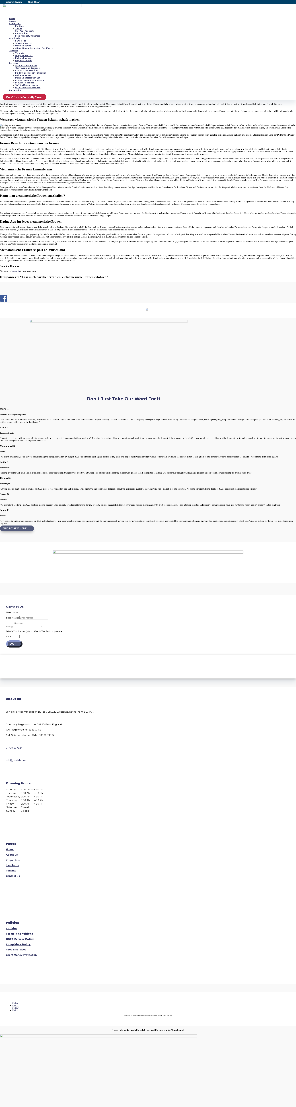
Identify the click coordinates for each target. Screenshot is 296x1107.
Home (12, 18)
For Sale (19, 26)
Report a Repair (23, 60)
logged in (16, 271)
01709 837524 (34, 2)
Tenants (13, 51)
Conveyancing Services (27, 68)
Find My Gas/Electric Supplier (30, 73)
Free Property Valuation (28, 36)
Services (13, 63)
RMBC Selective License (27, 88)
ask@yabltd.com (14, 2)
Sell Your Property (24, 31)
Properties (15, 23)
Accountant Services (26, 65)
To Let (18, 28)
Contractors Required (26, 70)
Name (8, 612)
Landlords (14, 38)
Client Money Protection (21, 955)
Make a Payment (23, 46)
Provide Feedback (24, 83)
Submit (14, 644)
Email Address (12, 618)
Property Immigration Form (29, 80)
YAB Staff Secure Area (26, 85)
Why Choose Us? (24, 43)
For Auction (21, 33)
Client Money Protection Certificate (34, 48)
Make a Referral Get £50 (28, 78)
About (12, 21)
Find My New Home (15, 528)
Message (9, 626)
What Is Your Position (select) (19, 631)
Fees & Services (16, 949)
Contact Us (15, 90)
